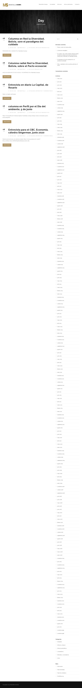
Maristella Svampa (43, 4)
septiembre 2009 (61, 460)
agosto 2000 (60, 623)
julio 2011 (59, 391)
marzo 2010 (59, 444)
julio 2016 (59, 209)
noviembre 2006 (60, 529)
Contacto (77, 4)
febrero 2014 (60, 290)
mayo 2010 (59, 437)
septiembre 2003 (61, 587)
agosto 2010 (60, 427)
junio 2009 (59, 470)
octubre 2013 (60, 303)
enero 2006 (59, 555)
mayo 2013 (59, 320)
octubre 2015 (60, 231)
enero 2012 (59, 372)
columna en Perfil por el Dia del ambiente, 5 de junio (27, 108)
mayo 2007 (59, 512)
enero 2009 (59, 483)
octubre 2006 (60, 532)
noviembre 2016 (60, 199)
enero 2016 (59, 222)
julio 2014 (59, 274)
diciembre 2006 (60, 525)
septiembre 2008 (61, 493)
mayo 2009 (59, 473)
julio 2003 (59, 591)
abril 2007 (59, 515)
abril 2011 (59, 401)
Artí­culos (59, 4)
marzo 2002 (59, 613)
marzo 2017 (59, 189)
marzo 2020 (59, 94)
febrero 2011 (60, 408)
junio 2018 (59, 153)
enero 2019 (59, 134)
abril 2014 (59, 284)
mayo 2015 (59, 245)
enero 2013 (59, 333)
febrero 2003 (60, 597)
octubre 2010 (60, 421)
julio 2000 (59, 626)
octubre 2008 (60, 489)
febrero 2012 (60, 369)
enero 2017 (59, 192)
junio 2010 (59, 434)
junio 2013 (59, 316)
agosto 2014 (59, 271)
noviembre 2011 (60, 378)
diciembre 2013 (60, 297)
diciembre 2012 (60, 336)
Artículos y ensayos (61, 645)
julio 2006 (59, 542)
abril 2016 (59, 212)
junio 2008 (59, 499)
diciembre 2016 (60, 196)
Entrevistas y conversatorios (44, 135)
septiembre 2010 (60, 424)
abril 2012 (59, 362)
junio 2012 (59, 356)
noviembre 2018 (60, 140)
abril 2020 (59, 91)
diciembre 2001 (60, 617)
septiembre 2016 (60, 202)
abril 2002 (59, 610)
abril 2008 (59, 506)
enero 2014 (59, 293)
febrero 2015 (60, 254)
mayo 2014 (59, 280)
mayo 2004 (59, 574)
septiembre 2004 (61, 568)
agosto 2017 (59, 173)
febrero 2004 (60, 581)
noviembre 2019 (60, 104)
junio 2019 (59, 120)
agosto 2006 (60, 538)
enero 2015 (59, 258)
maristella (22, 47)
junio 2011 (59, 395)
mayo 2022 (59, 78)
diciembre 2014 (60, 261)
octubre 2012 (60, 342)
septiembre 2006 (61, 535)
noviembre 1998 (60, 633)
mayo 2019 (59, 124)
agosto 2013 (59, 310)
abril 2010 (59, 440)
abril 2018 (59, 156)
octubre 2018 (60, 143)
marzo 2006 (60, 551)
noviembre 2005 (60, 558)
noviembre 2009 (60, 453)
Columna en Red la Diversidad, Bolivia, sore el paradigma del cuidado (26, 41)
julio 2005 (59, 561)
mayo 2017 (59, 183)
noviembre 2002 (60, 604)
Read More (7, 55)
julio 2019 (59, 117)
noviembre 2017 (60, 166)
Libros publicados (68, 4)
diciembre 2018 (60, 137)
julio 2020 (59, 81)
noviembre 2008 (60, 486)
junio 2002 (59, 607)
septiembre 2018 (60, 147)
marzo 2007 (59, 519)
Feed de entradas (61, 669)
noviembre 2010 (60, 418)
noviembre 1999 (60, 630)
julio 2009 (59, 466)
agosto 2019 (59, 114)
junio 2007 (59, 509)
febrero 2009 (60, 480)
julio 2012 (59, 352)
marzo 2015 (59, 251)
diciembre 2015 (60, 225)
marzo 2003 (59, 594)
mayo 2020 (59, 88)
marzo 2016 (59, 215)
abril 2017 (59, 186)
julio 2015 (59, 241)
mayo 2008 (59, 502)
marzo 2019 (59, 127)
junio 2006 (59, 545)
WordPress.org (60, 676)
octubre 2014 (60, 264)
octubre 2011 (60, 382)
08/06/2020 (13, 47)
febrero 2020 (60, 98)
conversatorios (60, 651)
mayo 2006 (59, 548)
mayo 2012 (59, 359)
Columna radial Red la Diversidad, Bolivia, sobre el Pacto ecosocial (28, 64)
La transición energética (62, 50)
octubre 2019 (60, 107)
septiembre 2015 (60, 235)
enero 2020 (59, 101)
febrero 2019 (60, 130)
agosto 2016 (60, 205)
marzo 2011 (59, 404)
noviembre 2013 (60, 300)
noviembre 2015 (60, 228)
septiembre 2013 (60, 307)
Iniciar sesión (60, 666)
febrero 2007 (60, 522)
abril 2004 (59, 577)
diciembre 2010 (60, 414)
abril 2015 (59, 248)
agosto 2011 (59, 388)
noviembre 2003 (60, 584)
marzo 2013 (59, 326)
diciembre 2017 (60, 163)
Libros (58, 658)
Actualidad (52, 4)
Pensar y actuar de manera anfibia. (64, 47)
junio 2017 (59, 179)
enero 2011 (59, 411)
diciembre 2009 (60, 450)
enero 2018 (59, 160)
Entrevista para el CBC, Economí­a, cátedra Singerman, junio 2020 (28, 131)
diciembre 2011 (60, 375)
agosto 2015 (59, 238)
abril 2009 (59, 476)
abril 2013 (59, 323)
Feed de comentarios (61, 672)
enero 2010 (59, 447)
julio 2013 (59, 313)
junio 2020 (59, 85)
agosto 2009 (60, 463)
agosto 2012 (59, 349)
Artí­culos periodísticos (42, 47)
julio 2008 (59, 496)
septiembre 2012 (60, 346)
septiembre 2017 (60, 169)
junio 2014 (59, 277)
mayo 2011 (59, 398)
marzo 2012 (59, 365)
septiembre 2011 (60, 385)
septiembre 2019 (60, 111)
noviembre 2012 (60, 339)
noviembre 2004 (60, 564)
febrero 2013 (60, 329)
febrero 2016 (60, 218)
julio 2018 (59, 150)
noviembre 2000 (60, 620)
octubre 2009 (60, 457)
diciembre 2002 (60, 600)
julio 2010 (59, 431)
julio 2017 (59, 176)
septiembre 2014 (60, 267)
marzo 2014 (59, 287)
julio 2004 (59, 571)
